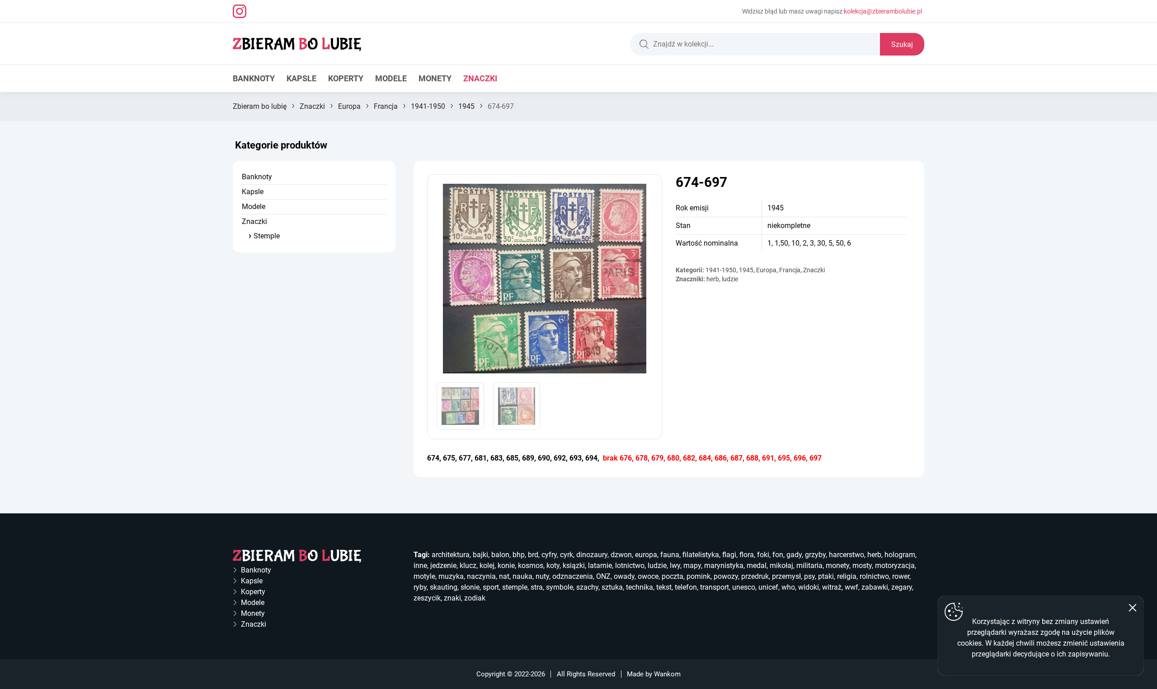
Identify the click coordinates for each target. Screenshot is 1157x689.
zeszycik (427, 598)
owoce (648, 576)
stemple (514, 587)
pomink (698, 576)
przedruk (755, 576)
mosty (862, 565)
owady (624, 576)
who (788, 587)
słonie (470, 587)
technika (639, 587)
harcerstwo (846, 554)
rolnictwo (874, 576)
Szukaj (902, 44)
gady (794, 554)
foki (763, 554)
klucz (468, 565)
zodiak (474, 598)
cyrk (566, 554)
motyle (424, 576)
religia (846, 576)
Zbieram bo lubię (260, 106)
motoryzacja (895, 565)
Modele (391, 78)
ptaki (826, 576)
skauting (443, 587)
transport (714, 587)
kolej (487, 565)
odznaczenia (572, 576)
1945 (466, 106)
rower (900, 576)
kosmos (530, 565)
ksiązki (574, 565)
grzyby (815, 554)
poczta (672, 576)
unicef (768, 587)
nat (504, 576)
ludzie (730, 279)
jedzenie (443, 565)
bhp (519, 554)
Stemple (267, 236)
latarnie (600, 565)
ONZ (603, 576)
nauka (522, 576)
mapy (692, 565)
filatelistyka (700, 554)
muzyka (451, 576)
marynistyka (723, 565)
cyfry (549, 554)
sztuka (612, 587)
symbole (559, 587)
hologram (899, 554)
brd (533, 554)
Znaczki (480, 78)
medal (757, 565)
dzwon (621, 554)
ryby (420, 587)
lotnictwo (629, 565)
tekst (664, 587)
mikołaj (781, 565)
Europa (349, 106)
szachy (587, 587)
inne (420, 565)
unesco (743, 587)
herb (712, 279)
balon (500, 554)
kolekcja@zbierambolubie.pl (883, 11)
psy (809, 576)
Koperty (345, 78)
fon (777, 554)
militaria (809, 565)
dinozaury (591, 554)
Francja (386, 106)
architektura (451, 554)
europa (646, 554)
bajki (480, 554)
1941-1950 (428, 106)
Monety (435, 78)
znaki (452, 598)
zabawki (874, 587)
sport (491, 587)
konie (506, 565)
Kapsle (301, 78)
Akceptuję (1133, 608)
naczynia (481, 576)
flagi (729, 554)
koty (553, 565)
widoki (808, 587)
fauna (669, 554)
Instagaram (239, 11)
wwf (851, 587)
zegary (901, 587)
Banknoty (254, 78)
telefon (686, 587)
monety (837, 565)
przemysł (786, 576)
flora (746, 554)
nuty (542, 576)
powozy (726, 576)
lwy (675, 565)
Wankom (667, 674)
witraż (832, 587)
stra (537, 587)
